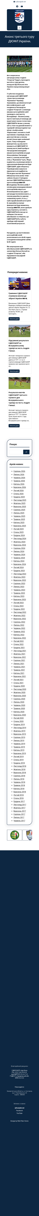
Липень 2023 (19, 587)
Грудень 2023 (19, 571)
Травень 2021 (19, 670)
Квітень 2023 (19, 596)
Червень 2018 (19, 782)
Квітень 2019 (19, 750)
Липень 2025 (19, 513)
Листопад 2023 (20, 574)
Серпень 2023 (19, 583)
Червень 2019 (19, 744)
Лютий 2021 (19, 680)
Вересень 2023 (20, 580)
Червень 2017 (19, 821)
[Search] (26, 452)
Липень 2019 (19, 740)
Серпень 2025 (19, 510)
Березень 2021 (20, 676)
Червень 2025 (19, 516)
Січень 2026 (19, 494)
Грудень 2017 (19, 801)
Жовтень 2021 (19, 654)
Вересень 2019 (20, 734)
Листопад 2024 (20, 538)
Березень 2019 (20, 753)
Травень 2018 (19, 785)
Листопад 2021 (20, 651)
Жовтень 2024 (19, 542)
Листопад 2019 (20, 728)
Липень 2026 (19, 474)
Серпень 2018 (19, 776)
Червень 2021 (19, 667)
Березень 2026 (20, 487)
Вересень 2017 (20, 811)
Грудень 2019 (19, 724)
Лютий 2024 (19, 567)
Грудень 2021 (19, 648)
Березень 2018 (20, 792)
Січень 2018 (19, 798)
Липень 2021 (19, 664)
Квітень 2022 (19, 635)
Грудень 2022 (19, 609)
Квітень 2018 (19, 789)
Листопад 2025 (20, 500)
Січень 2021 (19, 683)
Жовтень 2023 (19, 577)
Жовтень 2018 (19, 769)
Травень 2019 (19, 747)
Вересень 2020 (20, 696)
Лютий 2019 (19, 757)
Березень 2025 (20, 526)
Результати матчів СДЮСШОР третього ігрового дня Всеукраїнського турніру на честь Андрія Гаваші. (19, 399)
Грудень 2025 (19, 497)
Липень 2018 (19, 779)
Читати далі (14, 319)
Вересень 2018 (20, 773)
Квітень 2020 (19, 712)
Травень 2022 (19, 632)
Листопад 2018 (20, 766)
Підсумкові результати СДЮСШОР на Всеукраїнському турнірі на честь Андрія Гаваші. (19, 345)
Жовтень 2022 (19, 615)
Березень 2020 (20, 715)
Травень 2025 (19, 519)
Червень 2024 (19, 555)
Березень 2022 (20, 638)
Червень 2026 (19, 478)
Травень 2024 (19, 558)
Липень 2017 (19, 817)
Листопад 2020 (20, 689)
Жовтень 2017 (19, 808)
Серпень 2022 (19, 622)
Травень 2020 (19, 708)
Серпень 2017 (19, 814)
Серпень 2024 (19, 548)
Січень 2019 (19, 760)
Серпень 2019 (19, 737)
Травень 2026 (19, 481)
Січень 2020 (19, 721)
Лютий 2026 (19, 490)
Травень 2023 (19, 593)
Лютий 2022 (19, 641)
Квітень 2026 (19, 484)
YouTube (19, 1113)
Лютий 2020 (19, 718)
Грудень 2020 (19, 686)
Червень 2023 (19, 590)
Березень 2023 (20, 599)
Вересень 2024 (20, 545)
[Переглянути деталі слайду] (8, 835)
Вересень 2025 (20, 507)
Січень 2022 (19, 644)
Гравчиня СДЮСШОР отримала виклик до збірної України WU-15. (18, 296)
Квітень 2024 (19, 561)
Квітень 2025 (19, 522)
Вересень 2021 (20, 657)
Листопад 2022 (20, 612)
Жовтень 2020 (19, 692)
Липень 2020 (19, 702)
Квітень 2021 (19, 673)
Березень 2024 (20, 564)
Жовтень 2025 (19, 503)
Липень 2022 (19, 625)
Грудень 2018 (19, 763)
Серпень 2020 (19, 699)
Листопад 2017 (20, 805)
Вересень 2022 (20, 619)
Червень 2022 (19, 628)
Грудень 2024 (19, 535)
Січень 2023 (19, 606)
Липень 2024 (19, 551)
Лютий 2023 (19, 603)
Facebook (19, 1110)
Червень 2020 (19, 705)
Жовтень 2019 (19, 731)
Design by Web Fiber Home (19, 1121)
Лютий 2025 (19, 529)
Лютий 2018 (19, 795)
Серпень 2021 (19, 660)
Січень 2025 (19, 532)
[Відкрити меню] (20, 28)
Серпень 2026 (19, 471)
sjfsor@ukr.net (21, 2)
